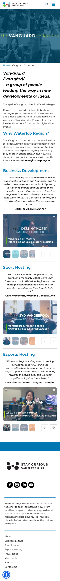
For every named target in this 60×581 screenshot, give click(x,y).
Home (6, 65)
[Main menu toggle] (53, 4)
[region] (30, 235)
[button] (47, 4)
